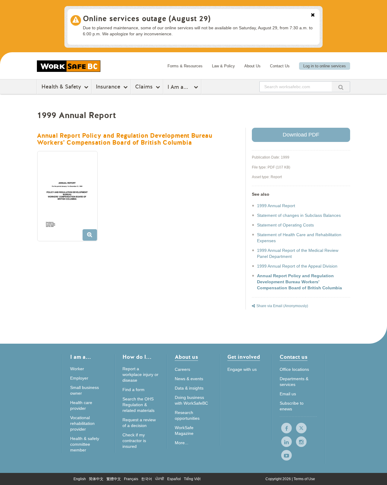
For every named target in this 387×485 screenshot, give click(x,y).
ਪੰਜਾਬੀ (159, 479)
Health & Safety (61, 86)
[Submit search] (341, 87)
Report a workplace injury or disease (140, 374)
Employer (79, 378)
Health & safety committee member (84, 444)
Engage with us (242, 369)
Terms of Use (304, 479)
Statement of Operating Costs (285, 225)
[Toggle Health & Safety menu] (87, 87)
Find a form (133, 389)
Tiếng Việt (192, 479)
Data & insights (189, 388)
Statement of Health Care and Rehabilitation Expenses (299, 237)
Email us (288, 393)
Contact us (293, 357)
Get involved (243, 357)
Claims (144, 86)
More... (181, 442)
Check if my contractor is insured (134, 440)
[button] (69, 198)
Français (131, 479)
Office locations (294, 369)
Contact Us (280, 66)
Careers (182, 369)
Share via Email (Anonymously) (282, 306)
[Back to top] (375, 474)
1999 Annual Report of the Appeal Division (297, 266)
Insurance (108, 86)
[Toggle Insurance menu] (126, 87)
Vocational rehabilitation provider (82, 423)
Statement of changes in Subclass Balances (299, 215)
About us (186, 357)
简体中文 (96, 479)
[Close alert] (313, 15)
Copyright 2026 (278, 479)
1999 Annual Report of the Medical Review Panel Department (297, 253)
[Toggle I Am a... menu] (196, 87)
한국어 (146, 479)
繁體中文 (113, 479)
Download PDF (301, 135)
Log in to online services (324, 66)
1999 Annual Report (276, 205)
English (79, 479)
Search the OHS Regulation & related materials (138, 405)
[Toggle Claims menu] (158, 87)
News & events (189, 378)
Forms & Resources (185, 66)
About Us (252, 66)
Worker (77, 368)
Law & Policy (223, 66)
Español (174, 479)
